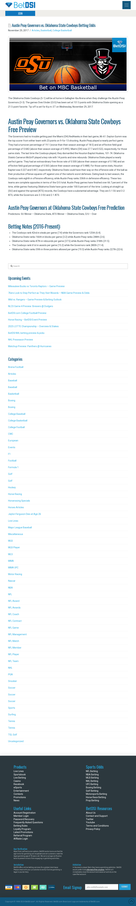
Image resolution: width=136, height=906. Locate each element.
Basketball (46, 30)
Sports (11, 708)
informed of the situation (95, 870)
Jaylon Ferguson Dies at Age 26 (24, 514)
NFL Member (14, 647)
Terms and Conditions (97, 825)
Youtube (90, 822)
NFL (10, 594)
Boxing (11, 400)
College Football (16, 427)
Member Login (21, 816)
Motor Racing (15, 574)
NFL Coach (13, 614)
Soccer (11, 687)
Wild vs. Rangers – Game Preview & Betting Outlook (35, 299)
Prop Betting (92, 800)
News (16, 800)
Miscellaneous (15, 534)
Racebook (19, 784)
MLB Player (14, 547)
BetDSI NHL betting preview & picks (26, 333)
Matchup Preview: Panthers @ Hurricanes (29, 346)
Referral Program (23, 835)
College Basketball (62, 30)
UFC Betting (92, 784)
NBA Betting (92, 774)
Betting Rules (21, 825)
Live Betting (20, 777)
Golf (10, 474)
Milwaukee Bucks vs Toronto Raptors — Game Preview (36, 286)
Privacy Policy (93, 829)
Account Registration (25, 812)
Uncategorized (16, 741)
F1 (9, 454)
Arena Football (15, 367)
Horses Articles (16, 507)
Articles (36, 30)
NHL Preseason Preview (20, 339)
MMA (11, 561)
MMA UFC (13, 567)
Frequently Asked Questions (28, 822)
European (13, 440)
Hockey (12, 487)
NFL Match (13, 641)
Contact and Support (97, 816)
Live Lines (13, 520)
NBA (10, 587)
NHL (10, 667)
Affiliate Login (21, 838)
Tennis (11, 721)
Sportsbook (20, 774)
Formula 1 (13, 467)
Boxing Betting (93, 787)
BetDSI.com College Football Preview (27, 313)
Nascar (11, 581)
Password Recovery (24, 819)
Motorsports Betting (96, 794)
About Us (91, 812)
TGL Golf (12, 734)
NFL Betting (92, 771)
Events (11, 447)
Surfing (12, 714)
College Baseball (16, 414)
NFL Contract (15, 621)
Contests (18, 794)
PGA (10, 674)
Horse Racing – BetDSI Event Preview (27, 319)
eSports (18, 787)
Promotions (20, 797)
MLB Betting (92, 777)
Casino (17, 781)
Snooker (12, 681)
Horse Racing (15, 494)
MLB (10, 540)
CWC (10, 434)
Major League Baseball (20, 527)
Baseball (12, 380)
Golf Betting (92, 790)
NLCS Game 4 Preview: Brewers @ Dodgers (30, 306)
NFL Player (13, 654)
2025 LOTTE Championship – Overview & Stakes (33, 326)
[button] (126, 5)
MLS (10, 554)
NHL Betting (92, 781)
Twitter (90, 819)
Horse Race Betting (96, 797)
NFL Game (13, 627)
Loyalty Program (22, 829)
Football (12, 460)
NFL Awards (14, 607)
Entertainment (21, 790)
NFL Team (13, 661)
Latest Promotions (23, 832)
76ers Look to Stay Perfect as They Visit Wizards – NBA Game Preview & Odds (49, 293)
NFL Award (13, 601)
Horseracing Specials (19, 500)
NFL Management (17, 634)
